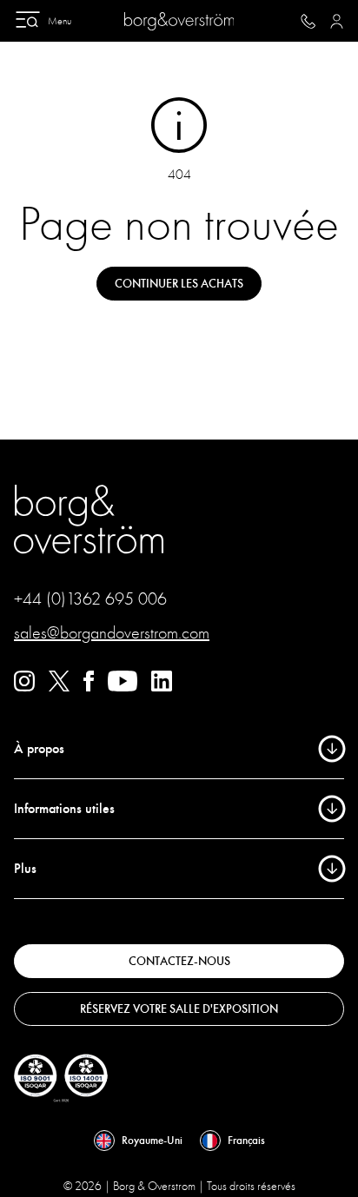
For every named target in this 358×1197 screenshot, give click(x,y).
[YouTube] (122, 687)
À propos (39, 748)
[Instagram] (24, 687)
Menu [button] (59, 21)
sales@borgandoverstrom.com (111, 633)
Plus (25, 868)
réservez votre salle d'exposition (179, 1009)
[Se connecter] (336, 21)
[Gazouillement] (59, 687)
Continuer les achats (179, 283)
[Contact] (308, 21)
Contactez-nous (179, 961)
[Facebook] (88, 687)
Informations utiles (64, 808)
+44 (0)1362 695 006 (90, 599)
